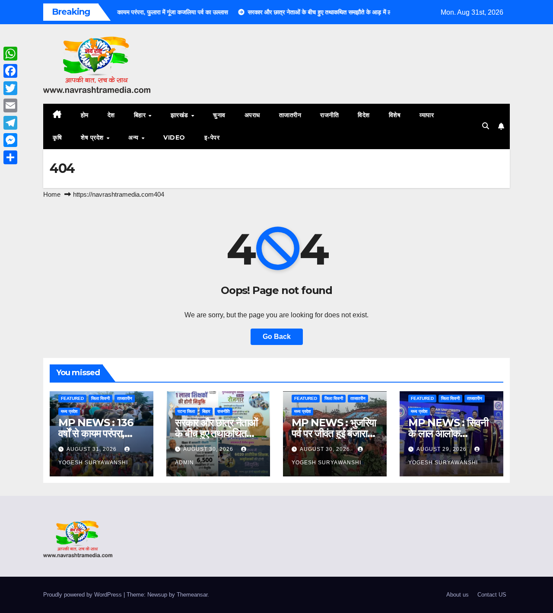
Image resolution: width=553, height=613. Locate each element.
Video (174, 137)
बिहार (141, 115)
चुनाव (219, 115)
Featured (72, 398)
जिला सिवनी (100, 398)
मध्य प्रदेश (69, 411)
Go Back (277, 336)
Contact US (491, 594)
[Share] (10, 157)
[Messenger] (10, 140)
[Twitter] (10, 88)
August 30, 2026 (209, 449)
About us (457, 594)
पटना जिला (186, 411)
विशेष (395, 115)
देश (111, 115)
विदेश (364, 115)
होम (85, 115)
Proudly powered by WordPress (83, 594)
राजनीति (329, 115)
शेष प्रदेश (93, 137)
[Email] (10, 105)
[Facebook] (10, 71)
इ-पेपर (212, 137)
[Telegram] (10, 122)
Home (51, 194)
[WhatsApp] (10, 53)
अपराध (252, 115)
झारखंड (181, 115)
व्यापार (427, 115)
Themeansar (192, 594)
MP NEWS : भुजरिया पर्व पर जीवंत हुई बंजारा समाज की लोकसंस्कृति (334, 433)
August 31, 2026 (92, 449)
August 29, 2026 (442, 449)
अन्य (134, 137)
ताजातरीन (290, 115)
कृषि (57, 137)
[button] (485, 126)
